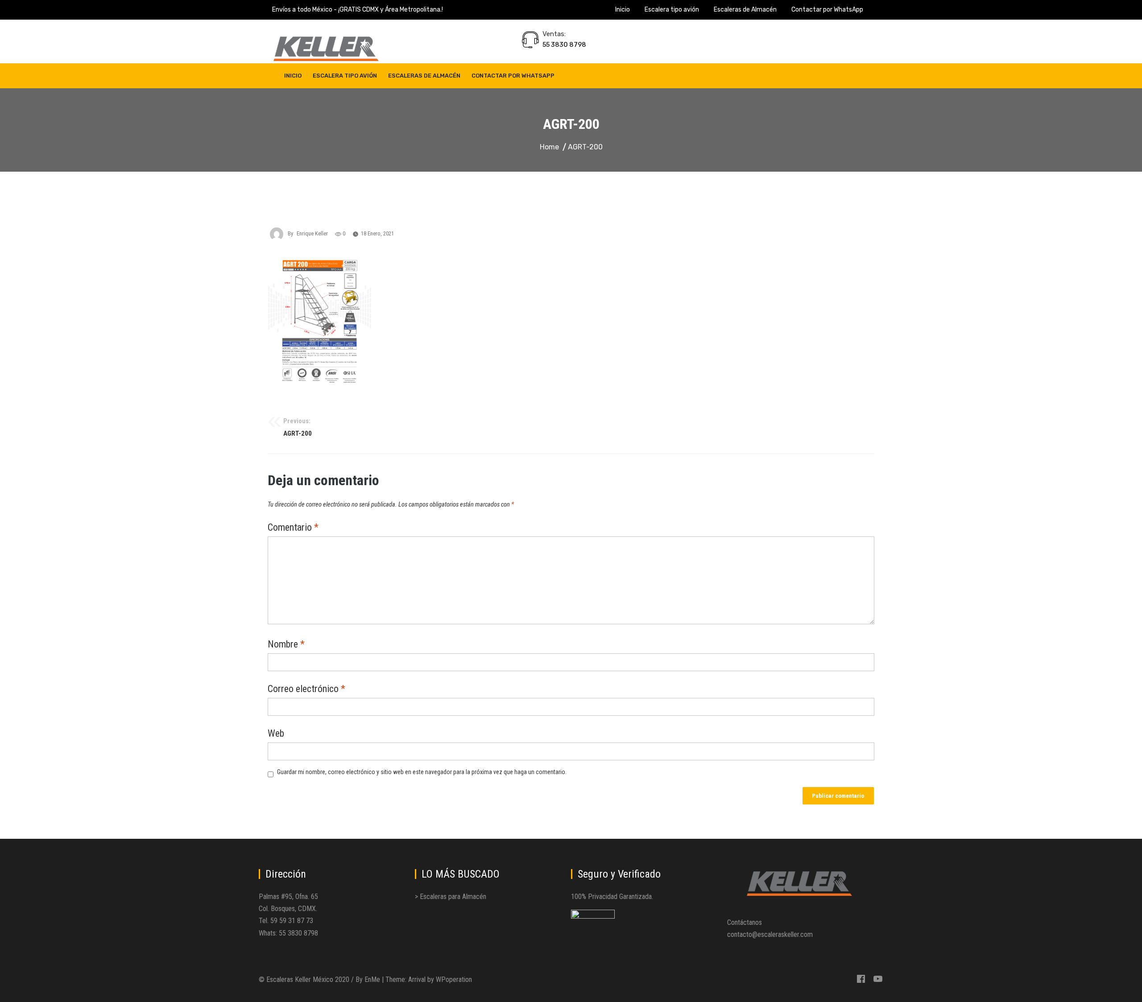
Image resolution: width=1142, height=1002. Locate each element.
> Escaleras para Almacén (450, 896)
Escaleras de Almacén (745, 9)
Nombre (286, 645)
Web (276, 734)
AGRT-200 (297, 427)
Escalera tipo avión (672, 9)
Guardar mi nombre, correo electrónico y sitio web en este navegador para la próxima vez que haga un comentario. (422, 771)
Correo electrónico (306, 689)
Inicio (622, 9)
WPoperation (454, 979)
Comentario (293, 528)
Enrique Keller (312, 233)
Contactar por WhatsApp (827, 9)
